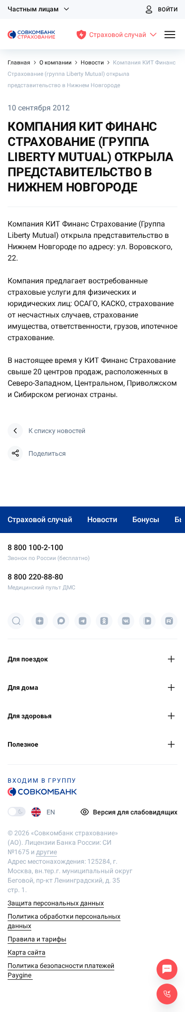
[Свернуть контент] (172, 659)
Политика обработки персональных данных (64, 921)
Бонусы (145, 519)
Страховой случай (40, 519)
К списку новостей (56, 430)
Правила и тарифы (37, 939)
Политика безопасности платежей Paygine (61, 970)
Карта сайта (27, 952)
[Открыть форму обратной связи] (167, 994)
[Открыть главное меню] (169, 35)
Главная (20, 62)
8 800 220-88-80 (35, 576)
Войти (167, 9)
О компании (56, 62)
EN (50, 812)
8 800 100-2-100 (35, 547)
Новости (92, 62)
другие (46, 852)
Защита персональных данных (56, 903)
